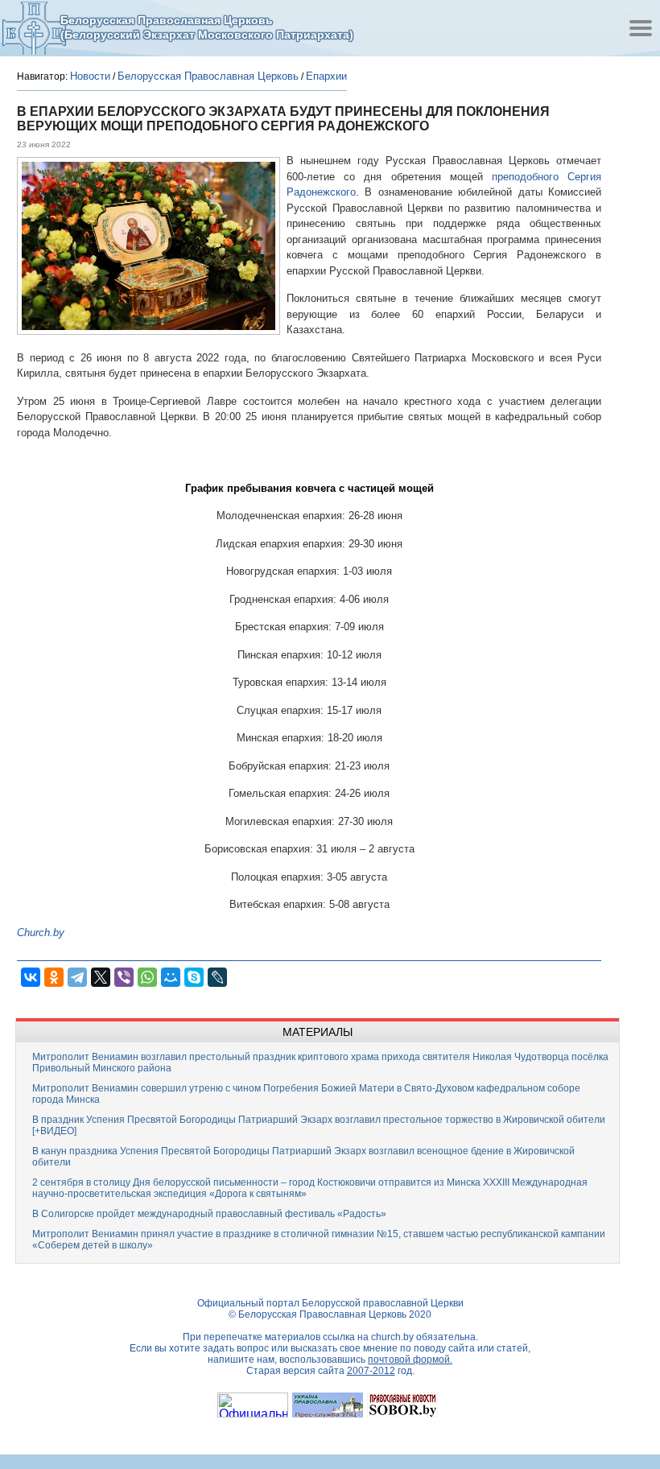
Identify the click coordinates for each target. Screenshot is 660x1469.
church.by (392, 1337)
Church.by (40, 932)
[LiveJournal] (217, 977)
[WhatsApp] (147, 977)
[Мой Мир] (170, 977)
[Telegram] (77, 977)
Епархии (326, 76)
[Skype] (194, 977)
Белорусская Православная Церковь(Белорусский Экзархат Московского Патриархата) (206, 27)
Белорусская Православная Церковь (208, 76)
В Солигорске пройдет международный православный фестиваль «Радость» (209, 1213)
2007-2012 (371, 1370)
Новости (90, 76)
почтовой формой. (410, 1359)
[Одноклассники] (54, 977)
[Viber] (124, 977)
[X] (100, 977)
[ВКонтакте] (30, 977)
